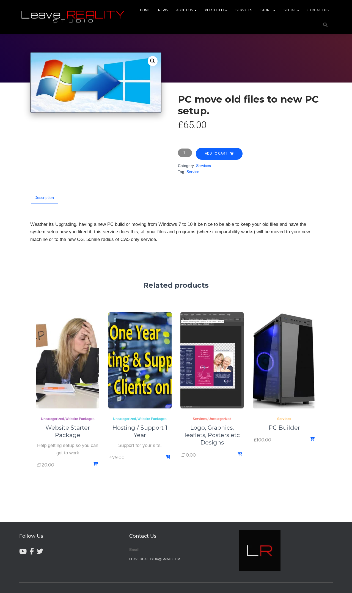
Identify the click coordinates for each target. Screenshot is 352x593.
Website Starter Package (67, 431)
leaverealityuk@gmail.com (154, 559)
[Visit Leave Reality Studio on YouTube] (23, 552)
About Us (185, 10)
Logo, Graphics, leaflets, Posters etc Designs (212, 435)
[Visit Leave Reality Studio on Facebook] (32, 552)
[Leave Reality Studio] (74, 16)
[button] (195, 10)
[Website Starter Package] (67, 360)
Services (243, 10)
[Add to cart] (95, 464)
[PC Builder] (284, 360)
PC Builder (284, 427)
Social (290, 10)
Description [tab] (44, 197)
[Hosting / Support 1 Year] (140, 360)
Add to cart (216, 153)
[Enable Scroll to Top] (341, 582)
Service (192, 171)
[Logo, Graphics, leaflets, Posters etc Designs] (212, 360)
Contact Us (318, 10)
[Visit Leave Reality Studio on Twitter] (40, 552)
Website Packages (80, 419)
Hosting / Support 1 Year (139, 431)
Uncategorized (52, 419)
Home (145, 10)
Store (266, 10)
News (163, 10)
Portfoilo (214, 10)
